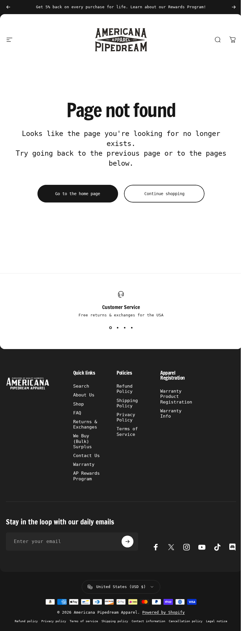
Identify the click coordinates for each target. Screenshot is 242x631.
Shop (78, 403)
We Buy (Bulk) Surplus (82, 441)
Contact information (148, 621)
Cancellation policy (185, 621)
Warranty (83, 464)
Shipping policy (115, 621)
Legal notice (216, 621)
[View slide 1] (110, 327)
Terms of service (84, 621)
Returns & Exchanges (85, 424)
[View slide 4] (131, 327)
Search (81, 385)
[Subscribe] (127, 541)
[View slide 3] (124, 327)
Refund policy (26, 621)
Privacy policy (53, 621)
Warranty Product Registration (176, 396)
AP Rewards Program (86, 476)
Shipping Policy (127, 403)
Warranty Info (171, 413)
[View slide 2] (117, 327)
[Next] (233, 7)
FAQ (77, 412)
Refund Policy (125, 388)
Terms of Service (127, 431)
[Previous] (8, 7)
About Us (83, 394)
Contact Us (86, 455)
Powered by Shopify (163, 612)
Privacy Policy (126, 417)
